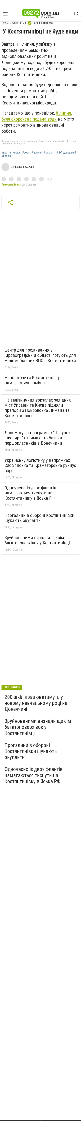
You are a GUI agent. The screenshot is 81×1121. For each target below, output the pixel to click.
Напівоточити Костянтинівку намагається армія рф (32, 380)
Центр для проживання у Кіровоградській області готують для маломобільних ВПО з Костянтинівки (40, 355)
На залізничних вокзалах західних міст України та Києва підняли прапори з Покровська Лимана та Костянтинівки (38, 407)
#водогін (7, 156)
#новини (37, 152)
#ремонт (49, 152)
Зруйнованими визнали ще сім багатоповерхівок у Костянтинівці (37, 540)
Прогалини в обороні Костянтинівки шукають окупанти (39, 518)
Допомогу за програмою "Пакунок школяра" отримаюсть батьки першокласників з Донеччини (38, 438)
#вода (26, 152)
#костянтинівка (11, 152)
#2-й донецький (66, 152)
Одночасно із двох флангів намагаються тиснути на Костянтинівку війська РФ (30, 493)
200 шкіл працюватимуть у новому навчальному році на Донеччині (36, 703)
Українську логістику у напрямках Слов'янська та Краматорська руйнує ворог (40, 465)
